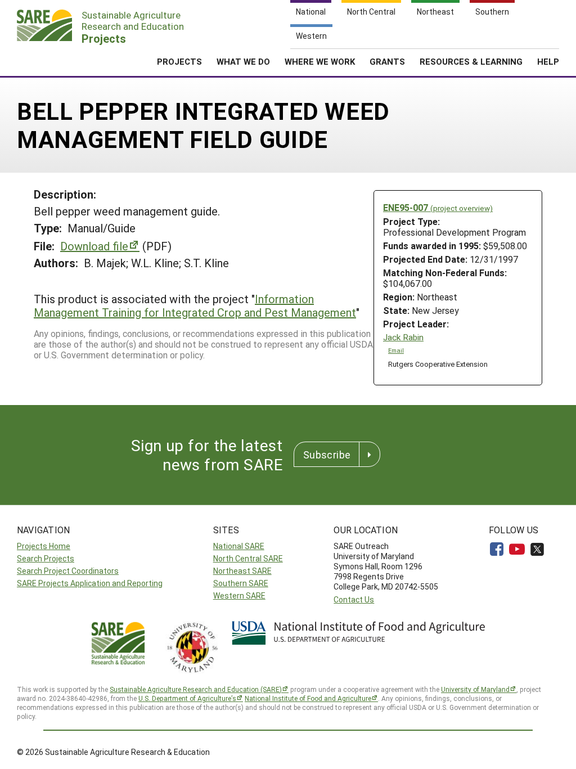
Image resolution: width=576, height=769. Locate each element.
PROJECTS (179, 61)
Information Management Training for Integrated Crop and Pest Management (195, 305)
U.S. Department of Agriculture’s (187, 698)
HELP (548, 61)
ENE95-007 (438, 207)
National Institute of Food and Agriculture (308, 698)
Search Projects (45, 558)
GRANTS (387, 61)
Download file (94, 246)
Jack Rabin (403, 337)
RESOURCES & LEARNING (471, 61)
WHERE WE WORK (320, 61)
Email (396, 350)
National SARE (238, 546)
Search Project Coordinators (68, 570)
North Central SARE (248, 558)
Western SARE (239, 595)
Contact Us (354, 599)
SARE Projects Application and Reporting (90, 583)
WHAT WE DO (243, 61)
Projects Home (43, 546)
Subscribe (326, 454)
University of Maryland (475, 689)
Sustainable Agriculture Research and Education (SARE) (196, 689)
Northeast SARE (242, 570)
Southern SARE (240, 583)
